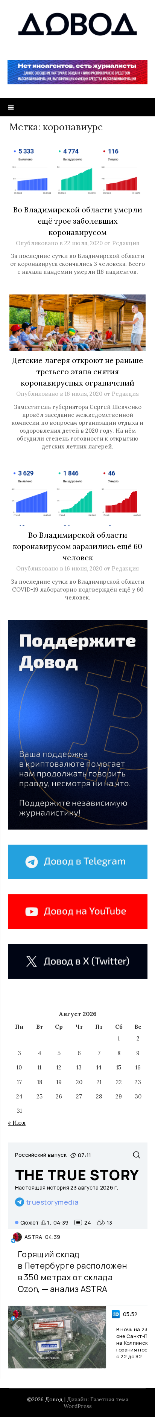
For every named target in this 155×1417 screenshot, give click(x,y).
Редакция (125, 243)
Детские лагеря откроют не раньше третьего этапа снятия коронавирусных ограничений (77, 371)
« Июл (17, 1122)
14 (99, 1067)
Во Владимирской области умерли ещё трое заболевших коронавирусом (77, 221)
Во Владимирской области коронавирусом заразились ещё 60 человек (77, 546)
